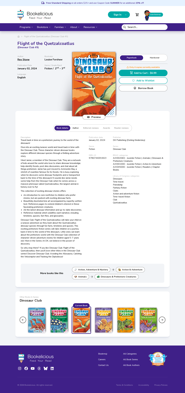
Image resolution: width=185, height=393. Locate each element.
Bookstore (42, 27)
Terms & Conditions (124, 385)
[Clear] (164, 27)
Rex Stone (23, 59)
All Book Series (130, 359)
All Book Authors (131, 365)
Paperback (132, 57)
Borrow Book (143, 88)
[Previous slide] (23, 320)
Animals (82, 276)
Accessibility (143, 385)
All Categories (130, 353)
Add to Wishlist (145, 80)
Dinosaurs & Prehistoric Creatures (118, 276)
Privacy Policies (161, 385)
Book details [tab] (62, 128)
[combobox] (145, 27)
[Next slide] (162, 320)
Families (59, 27)
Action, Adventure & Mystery (93, 269)
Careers (102, 359)
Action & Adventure (132, 269)
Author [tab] (75, 128)
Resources (89, 27)
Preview (96, 117)
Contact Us (103, 365)
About (73, 27)
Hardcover (155, 57)
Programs (25, 27)
